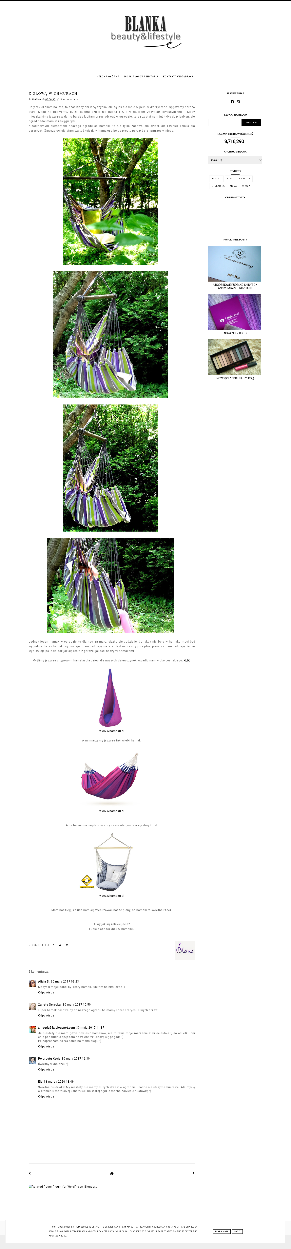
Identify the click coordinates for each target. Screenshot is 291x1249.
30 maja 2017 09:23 (65, 981)
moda (233, 186)
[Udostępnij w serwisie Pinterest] (67, 946)
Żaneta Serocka (50, 1004)
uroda (246, 186)
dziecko (216, 179)
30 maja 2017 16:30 (76, 1058)
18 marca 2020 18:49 (59, 1081)
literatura (218, 186)
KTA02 (230, 179)
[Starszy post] (194, 1173)
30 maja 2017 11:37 (90, 1027)
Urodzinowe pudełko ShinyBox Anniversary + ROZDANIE (235, 286)
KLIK (187, 660)
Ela (40, 1081)
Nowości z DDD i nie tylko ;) (235, 378)
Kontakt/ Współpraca (178, 76)
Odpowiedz (46, 992)
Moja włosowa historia (141, 76)
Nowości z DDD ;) (235, 333)
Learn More (221, 1232)
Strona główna (108, 76)
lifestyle (72, 99)
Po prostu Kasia (49, 1058)
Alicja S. (44, 981)
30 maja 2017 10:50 (77, 1004)
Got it (237, 1232)
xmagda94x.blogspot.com (56, 1027)
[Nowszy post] (30, 1173)
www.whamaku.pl (111, 731)
